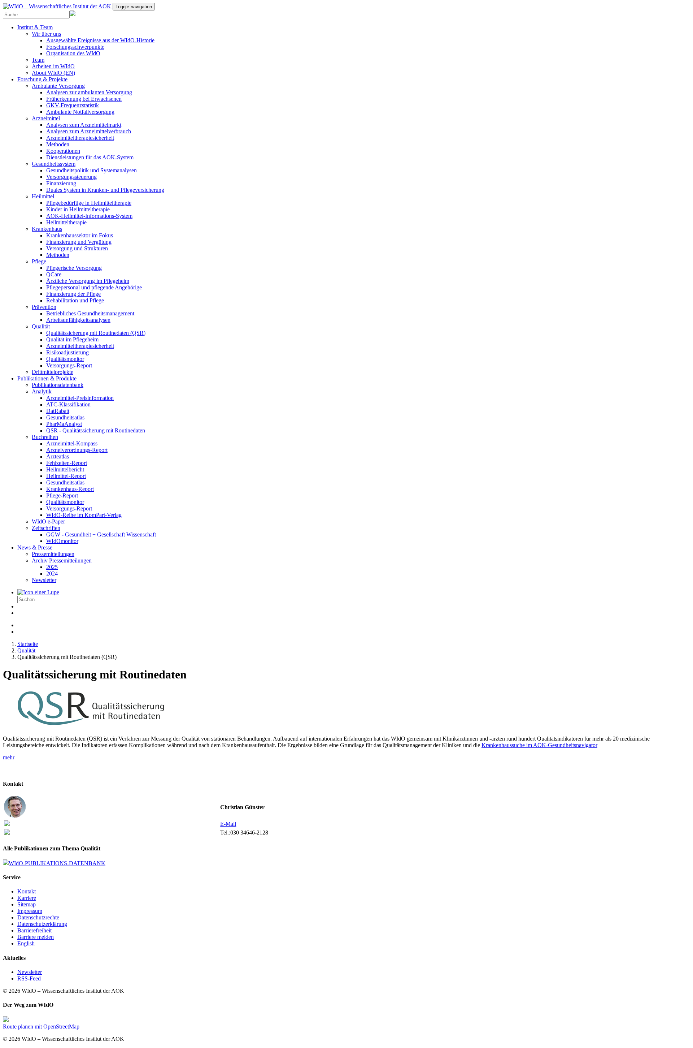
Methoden (57, 144)
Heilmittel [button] (43, 196)
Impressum (29, 911)
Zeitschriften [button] (46, 528)
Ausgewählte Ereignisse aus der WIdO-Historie (100, 40)
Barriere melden (35, 937)
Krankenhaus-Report (70, 489)
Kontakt (26, 891)
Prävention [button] (44, 307)
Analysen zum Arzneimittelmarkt (83, 125)
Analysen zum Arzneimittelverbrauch (88, 131)
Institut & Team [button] (35, 27)
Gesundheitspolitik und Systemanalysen (91, 170)
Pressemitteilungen (53, 554)
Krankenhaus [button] (47, 229)
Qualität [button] (41, 326)
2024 (52, 573)
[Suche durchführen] (38, 592)
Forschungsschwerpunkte (75, 47)
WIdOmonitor (62, 541)
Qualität (26, 650)
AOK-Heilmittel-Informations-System (89, 216)
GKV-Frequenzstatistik (72, 105)
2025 (52, 567)
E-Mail (228, 824)
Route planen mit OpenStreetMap (41, 1026)
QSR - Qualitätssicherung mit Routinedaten (95, 430)
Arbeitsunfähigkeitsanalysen (78, 320)
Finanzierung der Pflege (73, 294)
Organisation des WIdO (73, 53)
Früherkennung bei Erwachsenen (84, 99)
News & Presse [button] (34, 547)
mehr (8, 757)
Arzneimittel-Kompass (71, 443)
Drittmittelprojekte (52, 372)
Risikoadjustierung (67, 352)
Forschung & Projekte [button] (42, 79)
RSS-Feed (29, 978)
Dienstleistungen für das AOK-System (90, 157)
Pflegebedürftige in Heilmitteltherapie (88, 203)
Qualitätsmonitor (65, 359)
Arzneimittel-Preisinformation (80, 398)
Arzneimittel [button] (46, 118)
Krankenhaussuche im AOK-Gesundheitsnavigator (539, 745)
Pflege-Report (62, 495)
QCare (53, 274)
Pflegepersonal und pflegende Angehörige (94, 287)
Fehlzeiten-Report (66, 463)
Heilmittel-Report (66, 476)
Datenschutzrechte (38, 917)
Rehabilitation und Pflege (75, 300)
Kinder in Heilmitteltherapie (78, 209)
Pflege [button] (39, 261)
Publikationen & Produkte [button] (47, 378)
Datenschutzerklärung (42, 924)
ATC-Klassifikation (68, 404)
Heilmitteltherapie (66, 222)
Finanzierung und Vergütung (79, 242)
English (26, 943)
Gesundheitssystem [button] (53, 164)
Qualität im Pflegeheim (72, 339)
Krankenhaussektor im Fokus (79, 235)
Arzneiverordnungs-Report (77, 450)
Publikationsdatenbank (57, 385)
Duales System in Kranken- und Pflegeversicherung (105, 190)
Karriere (26, 898)
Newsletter (44, 580)
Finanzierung (61, 183)
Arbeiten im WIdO (53, 66)
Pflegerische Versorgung (74, 268)
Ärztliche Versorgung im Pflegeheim (87, 281)
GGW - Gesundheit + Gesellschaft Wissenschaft (101, 534)
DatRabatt (57, 411)
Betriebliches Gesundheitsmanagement (90, 313)
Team (38, 60)
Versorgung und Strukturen (77, 248)
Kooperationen (63, 151)
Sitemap (26, 904)
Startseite (27, 644)
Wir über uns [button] (46, 34)
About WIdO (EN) (53, 73)
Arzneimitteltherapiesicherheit (80, 138)
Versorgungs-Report (69, 365)
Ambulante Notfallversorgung (80, 112)
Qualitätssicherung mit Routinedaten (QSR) (95, 333)
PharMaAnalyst (64, 424)
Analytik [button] (42, 391)
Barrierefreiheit (34, 930)
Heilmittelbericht (65, 469)
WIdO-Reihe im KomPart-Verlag (84, 515)
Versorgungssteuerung (71, 177)
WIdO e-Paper (48, 521)
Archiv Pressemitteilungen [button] (62, 560)
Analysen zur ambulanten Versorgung (89, 92)
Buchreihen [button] (45, 437)
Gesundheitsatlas (65, 417)
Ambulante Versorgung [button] (58, 86)
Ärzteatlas (57, 456)
